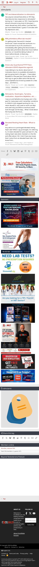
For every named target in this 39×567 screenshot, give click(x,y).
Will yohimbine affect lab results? (18, 38)
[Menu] (2, 2)
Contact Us (14, 547)
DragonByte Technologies (11, 562)
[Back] (29, 2)
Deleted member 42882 (12, 56)
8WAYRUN (22, 565)
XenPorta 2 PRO (5, 565)
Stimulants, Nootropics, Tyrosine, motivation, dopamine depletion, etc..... (20, 95)
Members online (7, 445)
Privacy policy (24, 553)
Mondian (3, 448)
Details (20, 562)
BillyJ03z (7, 32)
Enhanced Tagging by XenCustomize (11, 563)
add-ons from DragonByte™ (24, 560)
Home (3, 555)
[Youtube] (34, 514)
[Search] (37, 2)
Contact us (4, 553)
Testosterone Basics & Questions (26, 34)
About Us (7, 547)
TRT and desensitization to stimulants (20, 14)
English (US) (6, 550)
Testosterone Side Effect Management (21, 144)
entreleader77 (9, 143)
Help (31, 553)
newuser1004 (11, 448)
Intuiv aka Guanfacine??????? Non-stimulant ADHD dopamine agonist (19, 66)
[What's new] (33, 2)
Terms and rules (14, 553)
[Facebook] (26, 514)
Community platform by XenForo (17, 559)
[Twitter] (30, 514)
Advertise (21, 547)
